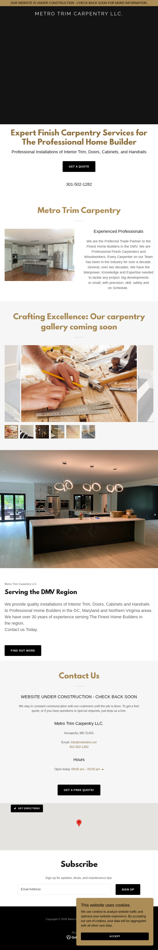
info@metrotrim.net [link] (84, 742)
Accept (114, 936)
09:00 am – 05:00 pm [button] (85, 769)
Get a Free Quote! (79, 790)
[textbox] (64, 889)
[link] (79, 14)
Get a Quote (79, 166)
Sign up (128, 889)
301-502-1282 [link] (79, 184)
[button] (101, 769)
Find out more (23, 650)
